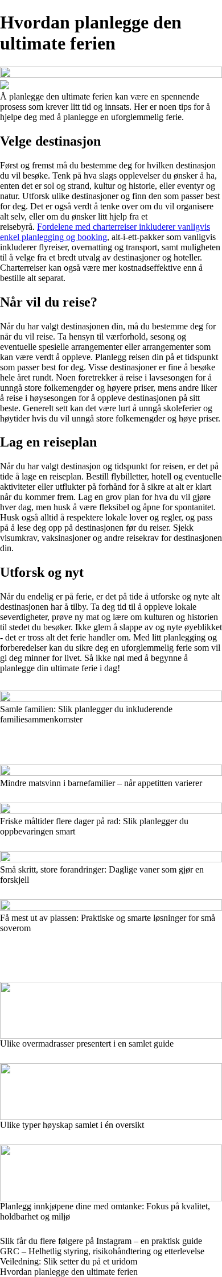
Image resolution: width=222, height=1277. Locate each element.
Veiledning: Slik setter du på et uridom (68, 1261)
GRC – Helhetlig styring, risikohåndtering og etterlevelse (102, 1251)
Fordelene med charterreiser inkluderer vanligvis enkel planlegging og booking (105, 232)
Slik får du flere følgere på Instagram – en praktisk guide (101, 1241)
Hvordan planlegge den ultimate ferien (69, 1271)
